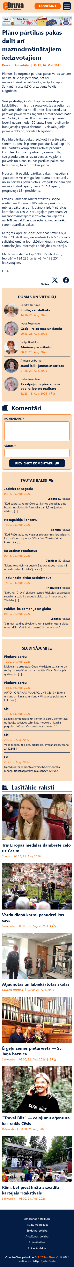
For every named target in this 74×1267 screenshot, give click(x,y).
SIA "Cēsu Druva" (47, 1257)
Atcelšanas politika (37, 1236)
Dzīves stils (9, 1129)
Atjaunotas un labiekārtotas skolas (35, 984)
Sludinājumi (34, 648)
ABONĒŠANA (48, 6)
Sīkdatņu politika (37, 1230)
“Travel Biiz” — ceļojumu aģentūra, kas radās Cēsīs (36, 1120)
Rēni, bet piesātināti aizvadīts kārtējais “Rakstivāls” (31, 1190)
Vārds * (10, 446)
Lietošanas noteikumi (37, 1219)
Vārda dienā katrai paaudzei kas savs (33, 917)
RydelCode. (49, 1261)
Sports (6, 856)
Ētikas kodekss (37, 1248)
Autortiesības (37, 1242)
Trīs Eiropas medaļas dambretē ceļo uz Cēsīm (36, 847)
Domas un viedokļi (37, 296)
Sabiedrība (21, 65)
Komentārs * (14, 418)
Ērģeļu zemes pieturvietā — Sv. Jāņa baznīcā (32, 1050)
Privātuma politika (37, 1224)
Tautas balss (34, 480)
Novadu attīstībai (12, 990)
